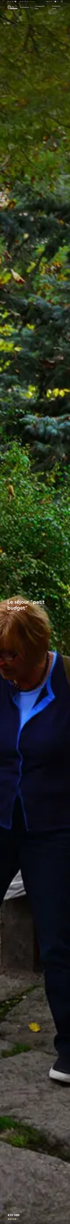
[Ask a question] (62, 1)
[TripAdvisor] (15, 1)
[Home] (12, 7)
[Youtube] (13, 1)
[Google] (10, 1)
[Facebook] (8, 1)
